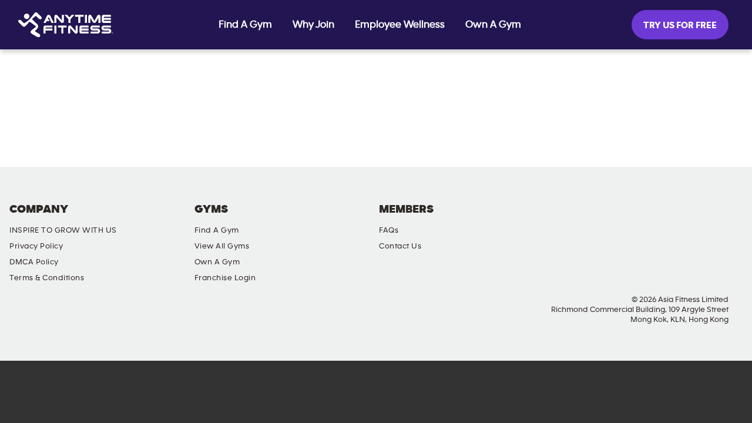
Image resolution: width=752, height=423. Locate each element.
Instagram (664, 219)
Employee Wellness (400, 24)
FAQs (388, 230)
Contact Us (400, 246)
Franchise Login (225, 278)
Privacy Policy (36, 246)
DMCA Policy (34, 262)
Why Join (313, 24)
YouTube (698, 219)
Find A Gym (245, 24)
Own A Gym (493, 24)
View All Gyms (222, 246)
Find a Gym (216, 230)
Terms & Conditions (46, 278)
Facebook (631, 219)
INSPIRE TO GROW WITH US (63, 230)
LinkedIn (731, 219)
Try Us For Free (680, 25)
